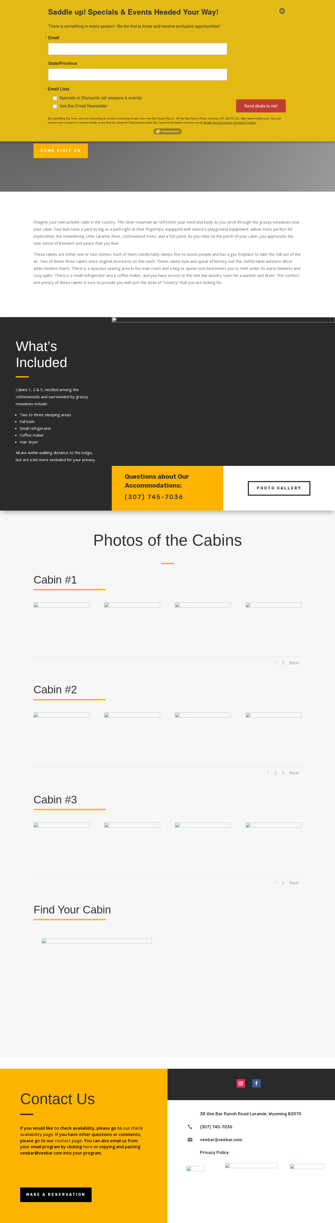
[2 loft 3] (273, 716)
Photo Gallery (279, 488)
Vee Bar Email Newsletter (83, 106)
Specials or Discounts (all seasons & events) (100, 98)
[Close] (282, 11)
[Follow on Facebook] (256, 1083)
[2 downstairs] (132, 716)
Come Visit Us (60, 150)
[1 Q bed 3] (273, 606)
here (88, 1147)
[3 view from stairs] (62, 826)
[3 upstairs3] (132, 826)
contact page (68, 1141)
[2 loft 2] (203, 716)
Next (294, 663)
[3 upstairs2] (273, 826)
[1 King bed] (203, 606)
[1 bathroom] (132, 606)
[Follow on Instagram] (241, 1083)
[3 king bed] (203, 826)
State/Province (62, 63)
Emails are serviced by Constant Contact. (230, 122)
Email (53, 38)
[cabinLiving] (62, 606)
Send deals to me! (261, 106)
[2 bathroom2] (62, 716)
